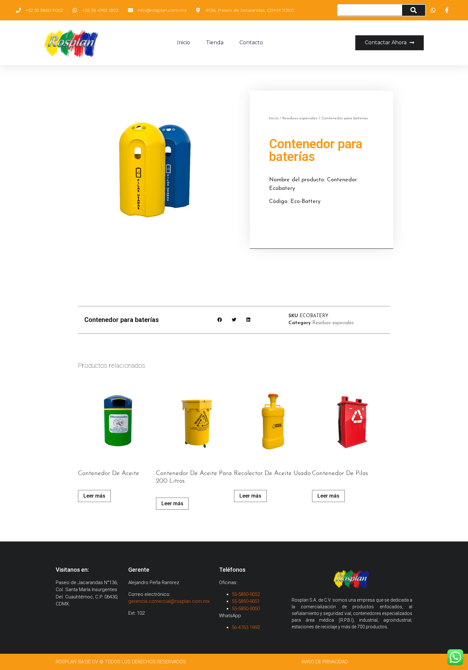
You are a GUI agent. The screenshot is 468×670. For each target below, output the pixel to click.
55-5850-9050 (246, 608)
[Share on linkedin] (248, 320)
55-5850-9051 (246, 601)
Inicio (183, 42)
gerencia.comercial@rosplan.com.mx (168, 601)
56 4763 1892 (246, 627)
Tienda (214, 42)
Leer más (94, 496)
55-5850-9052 (246, 594)
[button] (389, 42)
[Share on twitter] (234, 320)
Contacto (251, 42)
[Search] (413, 10)
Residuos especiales (299, 118)
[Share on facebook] (220, 320)
